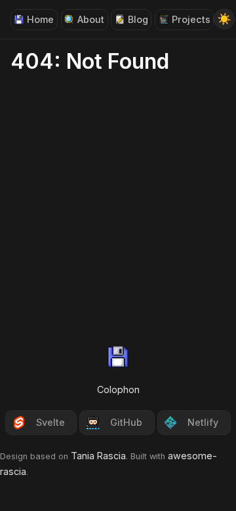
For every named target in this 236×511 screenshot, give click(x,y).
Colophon (118, 389)
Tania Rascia (98, 455)
